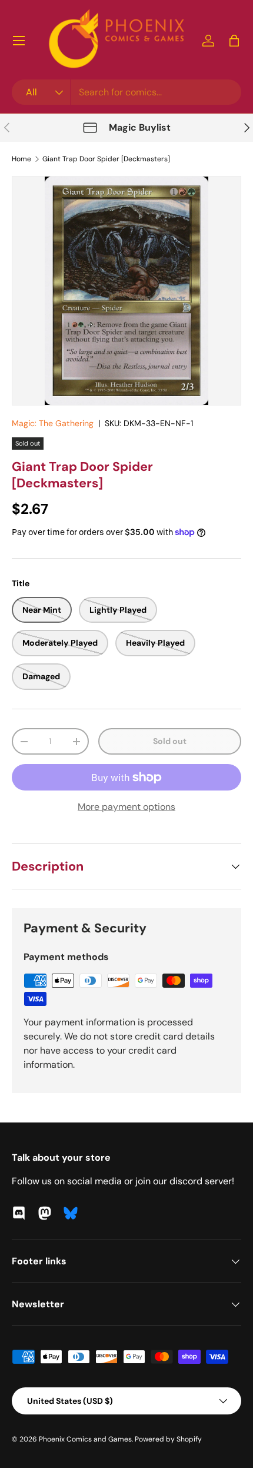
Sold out (170, 741)
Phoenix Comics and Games (85, 1439)
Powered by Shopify (168, 1439)
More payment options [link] (126, 807)
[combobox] (126, 92)
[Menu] (19, 41)
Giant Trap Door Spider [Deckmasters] (106, 159)
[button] (234, 41)
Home (21, 159)
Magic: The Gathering (53, 423)
